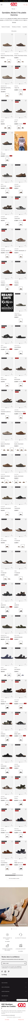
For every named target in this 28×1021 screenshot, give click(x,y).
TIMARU (16, 283)
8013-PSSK (4, 798)
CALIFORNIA (17, 347)
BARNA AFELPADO (6, 508)
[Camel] (20, 256)
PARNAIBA (3, 766)
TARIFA (16, 701)
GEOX (2, 732)
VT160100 (17, 573)
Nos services (5, 995)
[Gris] (7, 192)
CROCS (2, 667)
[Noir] (9, 127)
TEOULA (3, 283)
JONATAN (3, 605)
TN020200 (17, 508)
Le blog (4, 975)
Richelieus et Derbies (16, 27)
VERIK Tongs (17, 315)
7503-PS (16, 88)
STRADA (3, 734)
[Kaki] (20, 320)
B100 (2, 122)
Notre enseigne (5, 991)
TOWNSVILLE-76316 (19, 411)
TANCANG (17, 218)
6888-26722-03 (18, 863)
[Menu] (1, 4)
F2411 (16, 798)
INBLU (2, 184)
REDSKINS (16, 828)
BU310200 (17, 379)
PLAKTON (3, 53)
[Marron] (5, 61)
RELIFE (15, 860)
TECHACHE (17, 186)
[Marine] (9, 675)
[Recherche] (24, 4)
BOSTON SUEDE (5, 637)
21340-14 (3, 830)
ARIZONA (16, 86)
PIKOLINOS (16, 699)
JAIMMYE (16, 605)
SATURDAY (4, 669)
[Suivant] (13, 482)
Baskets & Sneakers (6, 27)
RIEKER (2, 699)
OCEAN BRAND (18, 637)
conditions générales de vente (16, 967)
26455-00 (3, 701)
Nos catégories (5, 987)
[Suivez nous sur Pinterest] (8, 971)
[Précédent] (2, 449)
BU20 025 (3, 186)
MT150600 (4, 540)
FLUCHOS (16, 796)
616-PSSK (17, 766)
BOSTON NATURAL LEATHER (6, 88)
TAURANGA (4, 218)
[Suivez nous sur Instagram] (5, 971)
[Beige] (12, 449)
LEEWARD (16, 184)
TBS (1, 152)
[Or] (20, 93)
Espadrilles (25, 27)
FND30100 (3, 379)
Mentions (4, 1000)
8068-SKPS (17, 734)
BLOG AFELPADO (5, 444)
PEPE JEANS (16, 635)
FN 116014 (4, 347)
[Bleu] (20, 868)
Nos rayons (4, 982)
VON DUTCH (16, 313)
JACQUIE (3, 154)
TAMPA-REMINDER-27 (20, 250)
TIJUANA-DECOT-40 (6, 250)
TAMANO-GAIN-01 (6, 411)
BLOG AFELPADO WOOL (7, 55)
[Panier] (26, 4)
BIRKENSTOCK (4, 86)
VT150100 (17, 540)
